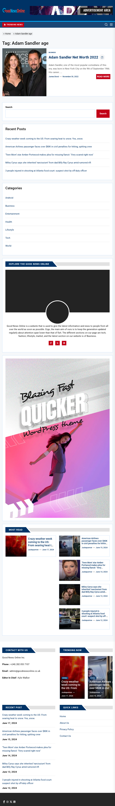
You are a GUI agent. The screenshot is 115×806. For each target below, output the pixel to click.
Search (8, 107)
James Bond (54, 77)
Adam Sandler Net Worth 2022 (73, 57)
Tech (7, 238)
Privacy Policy (67, 729)
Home (63, 716)
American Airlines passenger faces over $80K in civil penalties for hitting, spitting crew (48, 146)
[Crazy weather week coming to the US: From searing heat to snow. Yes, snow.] (16, 546)
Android (9, 197)
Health (8, 222)
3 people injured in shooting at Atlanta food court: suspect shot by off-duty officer (46, 170)
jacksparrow (33, 550)
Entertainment (12, 213)
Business (52, 52)
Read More (103, 76)
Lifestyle (9, 229)
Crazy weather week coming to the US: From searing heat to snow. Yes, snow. (44, 138)
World (8, 245)
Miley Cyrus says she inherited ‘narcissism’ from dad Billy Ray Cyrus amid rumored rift (48, 162)
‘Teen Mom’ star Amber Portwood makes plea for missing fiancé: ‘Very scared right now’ (49, 154)
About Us (64, 723)
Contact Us (65, 736)
